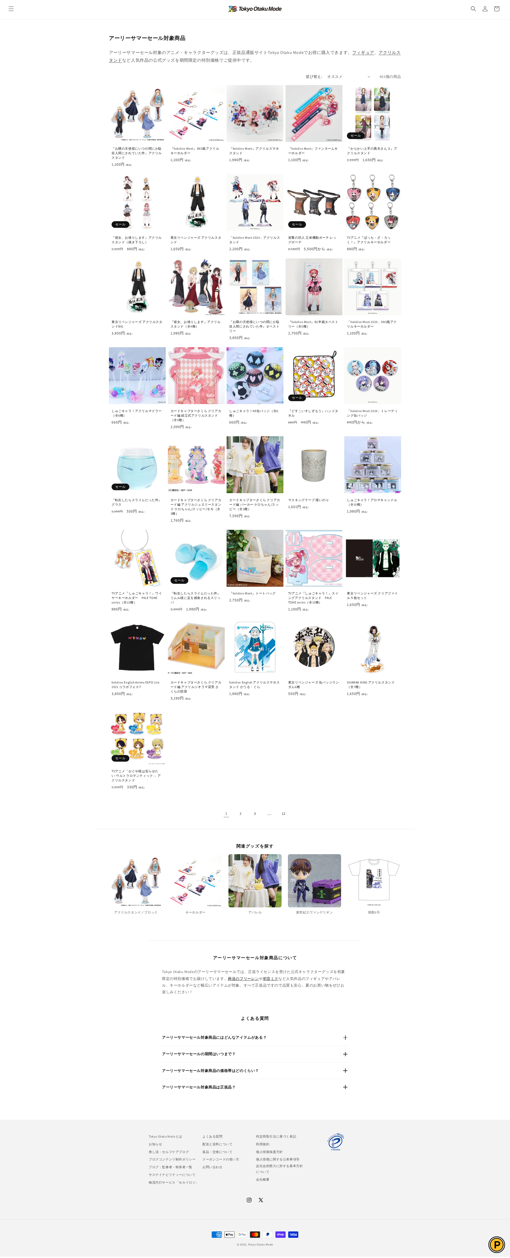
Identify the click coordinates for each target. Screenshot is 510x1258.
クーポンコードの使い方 (220, 1159)
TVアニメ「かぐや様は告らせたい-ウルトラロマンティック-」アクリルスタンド (136, 775)
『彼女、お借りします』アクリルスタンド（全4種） (196, 324)
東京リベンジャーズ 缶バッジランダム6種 (313, 684)
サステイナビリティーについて (172, 1175)
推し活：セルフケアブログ (169, 1152)
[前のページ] (212, 813)
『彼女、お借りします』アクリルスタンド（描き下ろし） (137, 240)
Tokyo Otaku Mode (260, 1244)
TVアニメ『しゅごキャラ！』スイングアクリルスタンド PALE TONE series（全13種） (313, 597)
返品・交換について (217, 1152)
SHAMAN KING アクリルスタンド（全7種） (371, 684)
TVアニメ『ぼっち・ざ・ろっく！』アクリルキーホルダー (368, 240)
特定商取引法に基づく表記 (276, 1136)
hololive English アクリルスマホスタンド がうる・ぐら (254, 684)
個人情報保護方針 (269, 1152)
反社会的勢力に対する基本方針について (279, 1169)
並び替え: (314, 76)
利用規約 (262, 1144)
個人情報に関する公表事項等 (278, 1159)
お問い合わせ (212, 1167)
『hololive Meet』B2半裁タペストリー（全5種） (313, 324)
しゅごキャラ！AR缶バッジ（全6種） (253, 413)
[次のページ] (298, 813)
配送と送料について (217, 1144)
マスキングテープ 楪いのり (308, 500)
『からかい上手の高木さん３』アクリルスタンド (372, 150)
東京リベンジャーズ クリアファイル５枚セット (372, 595)
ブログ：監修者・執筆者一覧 (170, 1167)
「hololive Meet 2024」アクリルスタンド (254, 240)
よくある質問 (212, 1136)
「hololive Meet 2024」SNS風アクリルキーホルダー (372, 324)
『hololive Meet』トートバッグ (252, 593)
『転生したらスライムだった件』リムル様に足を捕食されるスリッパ (196, 597)
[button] (11, 9)
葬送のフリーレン (243, 978)
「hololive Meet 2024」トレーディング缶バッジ (372, 413)
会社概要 (262, 1179)
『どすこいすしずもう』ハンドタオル (313, 413)
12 (284, 813)
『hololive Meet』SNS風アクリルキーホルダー (195, 150)
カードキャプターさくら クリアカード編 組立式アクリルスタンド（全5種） (196, 415)
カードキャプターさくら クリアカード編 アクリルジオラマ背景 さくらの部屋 (196, 686)
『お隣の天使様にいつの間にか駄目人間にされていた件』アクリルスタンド (137, 153)
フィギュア (363, 52)
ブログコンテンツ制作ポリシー (172, 1159)
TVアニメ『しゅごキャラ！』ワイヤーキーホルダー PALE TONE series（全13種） (137, 597)
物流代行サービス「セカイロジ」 (174, 1182)
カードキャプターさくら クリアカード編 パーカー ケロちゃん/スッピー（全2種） (254, 504)
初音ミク (270, 978)
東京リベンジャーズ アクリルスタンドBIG (137, 324)
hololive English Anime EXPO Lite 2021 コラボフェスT (135, 684)
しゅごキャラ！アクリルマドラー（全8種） (137, 413)
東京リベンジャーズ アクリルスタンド (196, 240)
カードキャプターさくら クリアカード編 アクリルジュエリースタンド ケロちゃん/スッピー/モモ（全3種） (196, 506)
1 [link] (226, 813)
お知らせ (155, 1144)
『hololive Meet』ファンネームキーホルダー (313, 150)
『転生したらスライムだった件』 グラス (137, 502)
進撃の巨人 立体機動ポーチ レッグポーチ (312, 240)
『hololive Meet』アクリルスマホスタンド (254, 150)
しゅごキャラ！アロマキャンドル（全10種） (372, 502)
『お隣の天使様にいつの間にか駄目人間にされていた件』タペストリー (254, 326)
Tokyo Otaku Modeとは (165, 1136)
